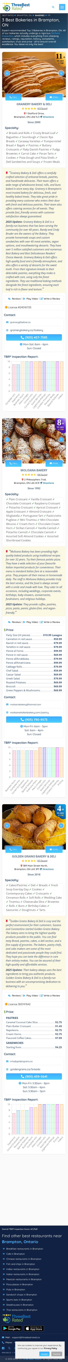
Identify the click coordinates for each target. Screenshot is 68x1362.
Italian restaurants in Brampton (22, 1274)
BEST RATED (8, 15)
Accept (44, 1354)
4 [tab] (36, 89)
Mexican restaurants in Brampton (24, 1279)
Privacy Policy (50, 1348)
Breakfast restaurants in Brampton (24, 1248)
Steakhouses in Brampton (20, 1304)
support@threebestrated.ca (26, 1337)
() (42, 108)
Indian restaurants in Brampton (22, 1269)
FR (49, 15)
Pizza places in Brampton (19, 1284)
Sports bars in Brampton (19, 1299)
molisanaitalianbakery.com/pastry (29, 712)
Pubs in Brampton (15, 1289)
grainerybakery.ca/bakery (26, 330)
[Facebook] (3, 1348)
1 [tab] (28, 89)
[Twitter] (9, 1348)
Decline (56, 1354)
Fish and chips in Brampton (20, 1264)
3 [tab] (33, 89)
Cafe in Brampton (15, 1253)
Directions (48, 116)
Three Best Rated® (32, 1359)
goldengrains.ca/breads (25, 1069)
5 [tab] (38, 89)
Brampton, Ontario (20, 1241)
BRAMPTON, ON (24, 15)
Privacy (7, 1353)
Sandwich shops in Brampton (21, 1294)
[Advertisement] (34, 1191)
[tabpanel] (34, 74)
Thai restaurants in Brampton (21, 1309)
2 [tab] (31, 89)
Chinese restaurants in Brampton (23, 1258)
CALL (14, 97)
